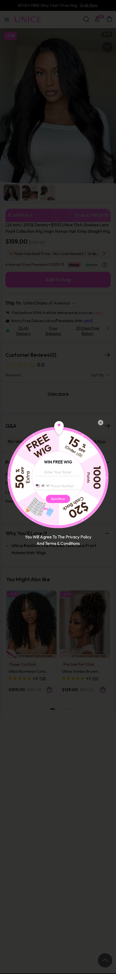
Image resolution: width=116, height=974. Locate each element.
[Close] (100, 422)
